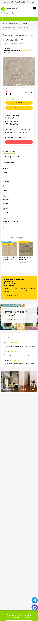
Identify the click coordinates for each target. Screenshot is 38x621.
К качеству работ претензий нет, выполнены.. (19, 364)
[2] (25, 50)
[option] (9, 252)
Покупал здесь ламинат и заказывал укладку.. (19, 355)
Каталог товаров (7, 19)
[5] (30, 50)
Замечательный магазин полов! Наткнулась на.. (19, 346)
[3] (27, 50)
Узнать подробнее (12, 295)
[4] (29, 50)
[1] (23, 50)
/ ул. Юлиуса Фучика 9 (21, 319)
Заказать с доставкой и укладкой (19, 142)
